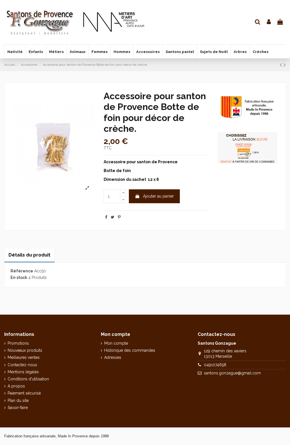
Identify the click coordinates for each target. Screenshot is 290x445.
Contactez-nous (22, 365)
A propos (16, 386)
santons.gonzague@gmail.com (232, 373)
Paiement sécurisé (24, 393)
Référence (21, 271)
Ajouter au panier (158, 196)
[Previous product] (281, 64)
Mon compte (116, 343)
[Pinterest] (119, 217)
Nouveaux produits (25, 350)
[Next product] (284, 64)
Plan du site (18, 400)
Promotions (18, 343)
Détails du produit (29, 255)
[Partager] (106, 217)
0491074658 (215, 365)
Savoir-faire (18, 407)
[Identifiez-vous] (269, 22)
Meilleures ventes (24, 357)
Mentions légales (23, 372)
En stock (18, 277)
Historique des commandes (129, 350)
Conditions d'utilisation (28, 379)
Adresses (112, 357)
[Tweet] (112, 217)
